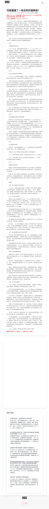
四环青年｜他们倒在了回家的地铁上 (19, 477)
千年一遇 (26, 13)
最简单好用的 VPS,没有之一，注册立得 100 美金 (20, 331)
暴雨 (21, 13)
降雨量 (19, 13)
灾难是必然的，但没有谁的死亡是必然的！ (21, 418)
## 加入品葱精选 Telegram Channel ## (17, 18)
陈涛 (29, 13)
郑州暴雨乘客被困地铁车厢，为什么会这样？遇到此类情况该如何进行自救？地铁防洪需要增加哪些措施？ (24, 462)
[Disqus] (24, 358)
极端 (23, 13)
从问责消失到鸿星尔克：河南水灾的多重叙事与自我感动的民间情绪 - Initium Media (24, 433)
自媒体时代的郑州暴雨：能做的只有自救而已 (22, 448)
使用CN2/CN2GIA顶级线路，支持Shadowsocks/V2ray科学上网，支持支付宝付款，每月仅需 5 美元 (24, 16)
